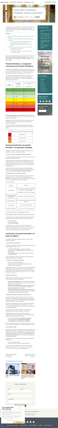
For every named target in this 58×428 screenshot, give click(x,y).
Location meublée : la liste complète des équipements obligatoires (45, 41)
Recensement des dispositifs (23, 208)
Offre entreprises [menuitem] (20, 2)
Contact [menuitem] (32, 2)
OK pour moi (19, 422)
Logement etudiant (43, 90)
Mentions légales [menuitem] (48, 425)
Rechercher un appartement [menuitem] (12, 425)
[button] (2, 426)
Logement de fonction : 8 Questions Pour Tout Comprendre (44, 46)
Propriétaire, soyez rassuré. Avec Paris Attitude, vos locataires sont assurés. (27, 377)
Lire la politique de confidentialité (7, 418)
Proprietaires (42, 79)
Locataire (42, 81)
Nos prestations (43, 88)
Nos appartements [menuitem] (13, 2)
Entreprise (42, 83)
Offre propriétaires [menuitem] (27, 2)
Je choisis (7, 422)
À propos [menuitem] (40, 425)
